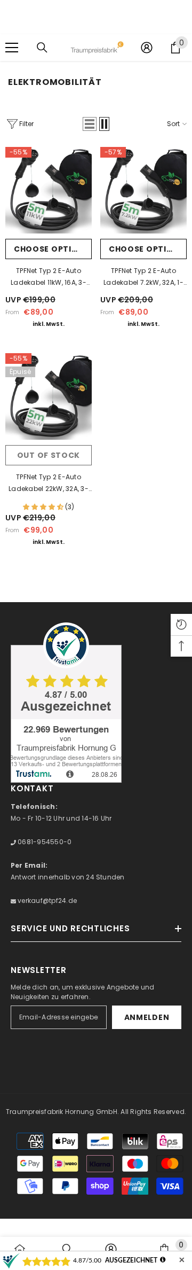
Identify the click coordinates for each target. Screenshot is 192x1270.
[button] (90, 124)
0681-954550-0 (43, 841)
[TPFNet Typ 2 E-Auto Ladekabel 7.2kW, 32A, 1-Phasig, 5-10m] (143, 190)
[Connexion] (147, 47)
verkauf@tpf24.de (46, 900)
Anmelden (147, 1017)
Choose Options (52, 249)
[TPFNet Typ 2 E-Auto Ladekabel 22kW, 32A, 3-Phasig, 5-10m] (48, 396)
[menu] (11, 47)
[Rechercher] (42, 47)
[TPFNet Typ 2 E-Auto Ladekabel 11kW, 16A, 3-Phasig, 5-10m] (48, 190)
